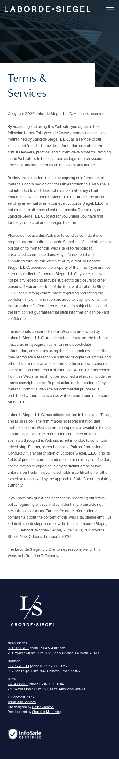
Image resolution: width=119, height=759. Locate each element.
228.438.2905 (18, 684)
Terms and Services (22, 702)
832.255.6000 (18, 666)
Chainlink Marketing (46, 712)
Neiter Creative (43, 707)
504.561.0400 (18, 648)
